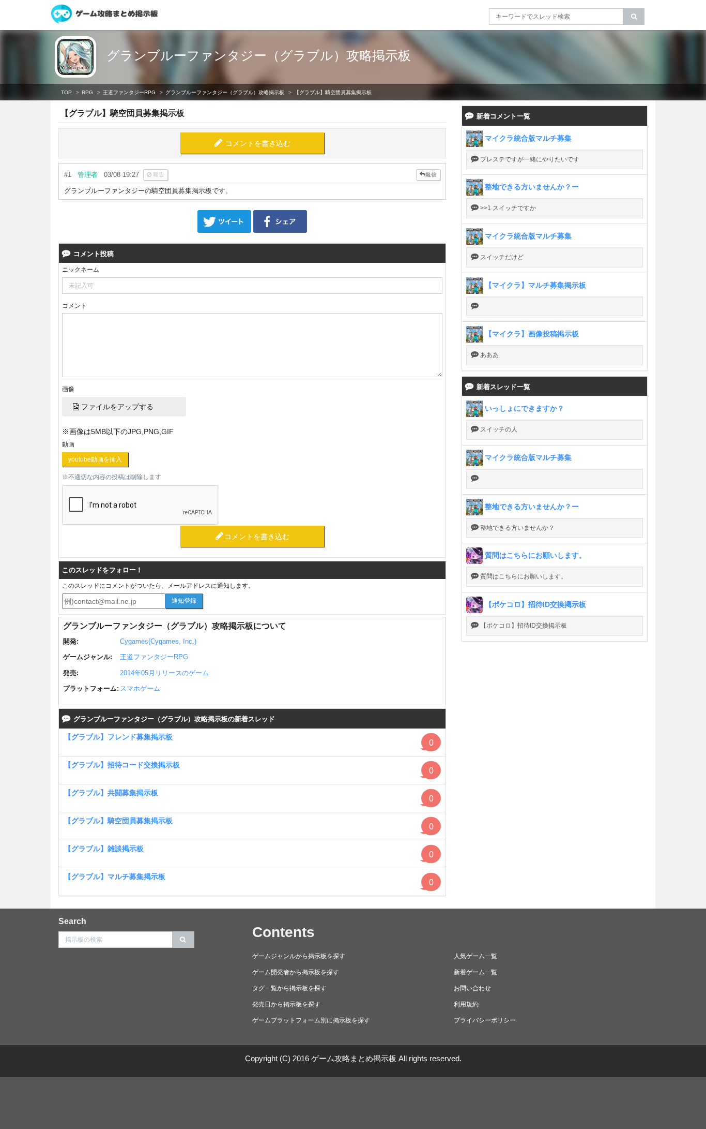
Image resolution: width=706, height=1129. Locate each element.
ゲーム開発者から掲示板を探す (295, 972)
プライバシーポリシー (485, 1020)
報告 (157, 174)
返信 (431, 174)
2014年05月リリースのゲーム (164, 673)
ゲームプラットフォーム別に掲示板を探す (311, 1020)
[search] (633, 16)
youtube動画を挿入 (95, 459)
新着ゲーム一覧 (475, 972)
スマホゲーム (140, 688)
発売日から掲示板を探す (286, 1004)
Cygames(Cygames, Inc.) (158, 641)
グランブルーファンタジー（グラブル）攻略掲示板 (258, 55)
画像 (68, 389)
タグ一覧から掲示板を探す (289, 988)
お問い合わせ (472, 988)
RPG (87, 92)
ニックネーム (80, 269)
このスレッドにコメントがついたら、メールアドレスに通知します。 (158, 585)
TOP (66, 92)
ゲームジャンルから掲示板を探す (298, 956)
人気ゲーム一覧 (475, 956)
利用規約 (466, 1004)
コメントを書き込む (257, 143)
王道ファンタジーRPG (129, 92)
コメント (74, 305)
